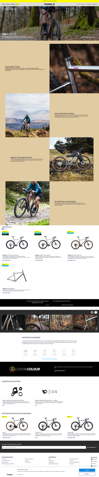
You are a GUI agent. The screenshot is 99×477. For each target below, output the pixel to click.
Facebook (95, 459)
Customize (86, 473)
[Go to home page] (49, 4)
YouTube (95, 465)
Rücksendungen (28, 462)
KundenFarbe (51, 460)
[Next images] (95, 312)
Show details (20, 474)
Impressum (71, 463)
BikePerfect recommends (67, 304)
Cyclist (47, 304)
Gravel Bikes (12, 9)
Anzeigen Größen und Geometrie (49, 358)
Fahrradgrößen (51, 462)
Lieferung (26, 460)
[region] (49, 303)
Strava (94, 463)
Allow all (87, 470)
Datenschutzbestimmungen (53, 463)
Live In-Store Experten (6, 460)
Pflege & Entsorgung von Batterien (8, 463)
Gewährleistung (5, 462)
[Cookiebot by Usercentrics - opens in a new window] (10, 475)
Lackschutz (71, 460)
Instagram (95, 461)
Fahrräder (5, 9)
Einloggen (88, 4)
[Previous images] (92, 312)
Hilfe (79, 4)
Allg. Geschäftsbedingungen (74, 462)
